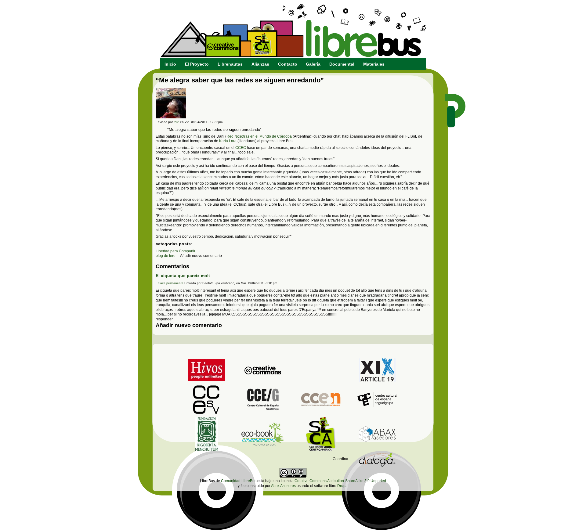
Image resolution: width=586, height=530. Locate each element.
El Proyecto (197, 64)
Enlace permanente (169, 283)
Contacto (287, 64)
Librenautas (230, 64)
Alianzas (260, 64)
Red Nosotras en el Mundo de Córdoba (259, 136)
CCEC (240, 148)
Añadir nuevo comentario (201, 256)
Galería (313, 64)
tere (176, 122)
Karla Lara (228, 141)
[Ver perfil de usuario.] (171, 117)
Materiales (374, 64)
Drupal (343, 486)
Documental (341, 64)
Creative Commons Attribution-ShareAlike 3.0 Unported (340, 481)
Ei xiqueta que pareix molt (183, 275)
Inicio (170, 64)
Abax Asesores (283, 486)
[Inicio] (293, 56)
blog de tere (165, 256)
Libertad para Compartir (175, 251)
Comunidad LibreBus (238, 481)
